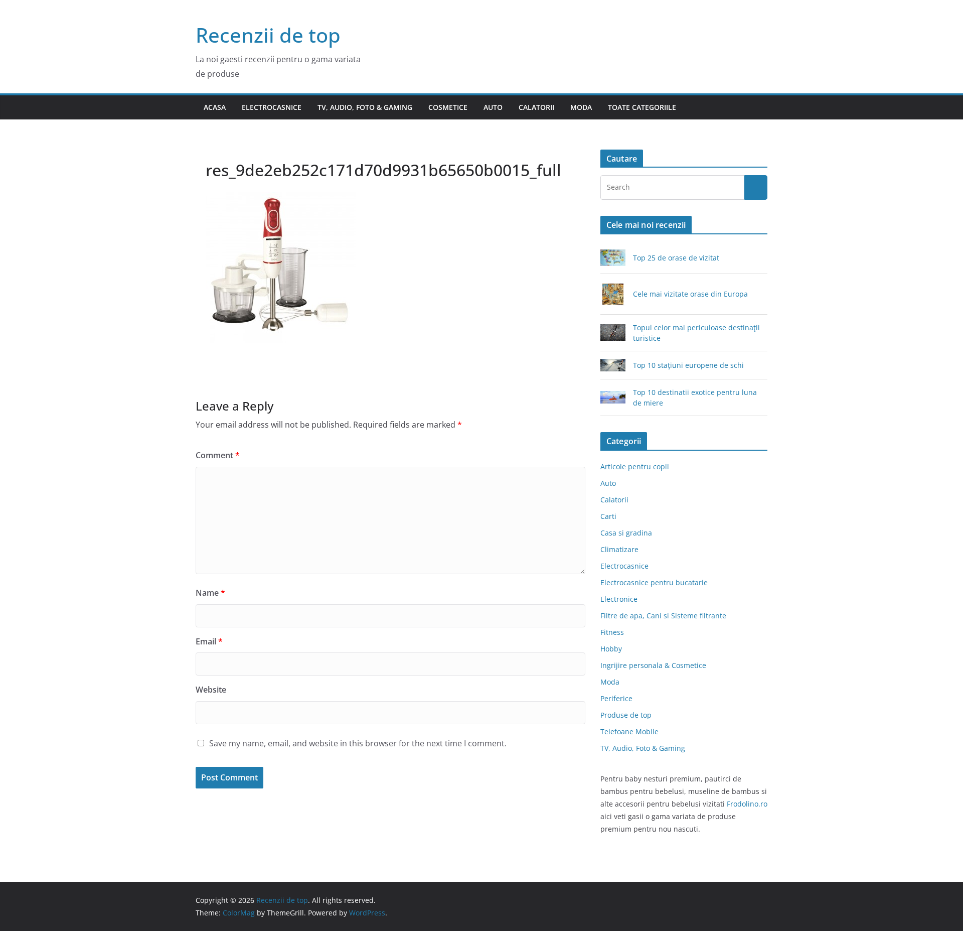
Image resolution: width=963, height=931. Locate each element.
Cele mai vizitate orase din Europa (690, 294)
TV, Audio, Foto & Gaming (364, 107)
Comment (218, 455)
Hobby (611, 648)
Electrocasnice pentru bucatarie (654, 582)
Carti (608, 516)
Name (210, 592)
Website (211, 689)
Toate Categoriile (642, 107)
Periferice (616, 698)
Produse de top (626, 715)
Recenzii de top (268, 35)
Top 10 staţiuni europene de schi (688, 365)
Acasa (215, 107)
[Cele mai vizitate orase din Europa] (612, 294)
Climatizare (619, 549)
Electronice (618, 599)
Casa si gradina (626, 533)
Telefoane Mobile (629, 731)
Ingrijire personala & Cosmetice (653, 665)
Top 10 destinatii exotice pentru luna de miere (695, 397)
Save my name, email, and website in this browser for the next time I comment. (358, 743)
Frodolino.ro (747, 804)
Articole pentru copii (634, 466)
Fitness (612, 632)
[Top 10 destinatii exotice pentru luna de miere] (612, 397)
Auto (493, 107)
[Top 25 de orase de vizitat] (612, 257)
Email (209, 641)
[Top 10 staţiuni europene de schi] (612, 365)
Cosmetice (447, 107)
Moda (581, 107)
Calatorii (536, 107)
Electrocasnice (271, 107)
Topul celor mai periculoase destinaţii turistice (696, 333)
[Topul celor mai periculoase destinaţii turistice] (612, 332)
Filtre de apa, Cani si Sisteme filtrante (663, 615)
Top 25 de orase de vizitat (676, 257)
